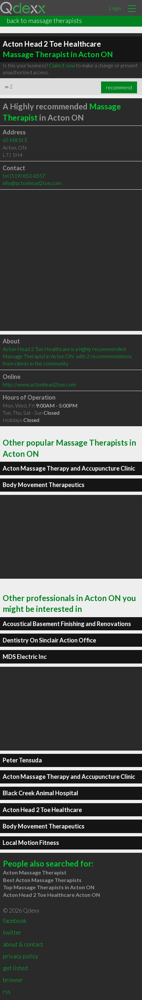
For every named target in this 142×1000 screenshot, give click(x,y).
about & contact (23, 944)
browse (12, 979)
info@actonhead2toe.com (32, 183)
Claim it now (62, 65)
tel (24, 176)
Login (115, 8)
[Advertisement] (71, 260)
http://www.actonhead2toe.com (39, 384)
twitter (12, 932)
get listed (15, 967)
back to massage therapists (44, 20)
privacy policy (20, 956)
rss (7, 991)
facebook (14, 920)
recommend (119, 87)
